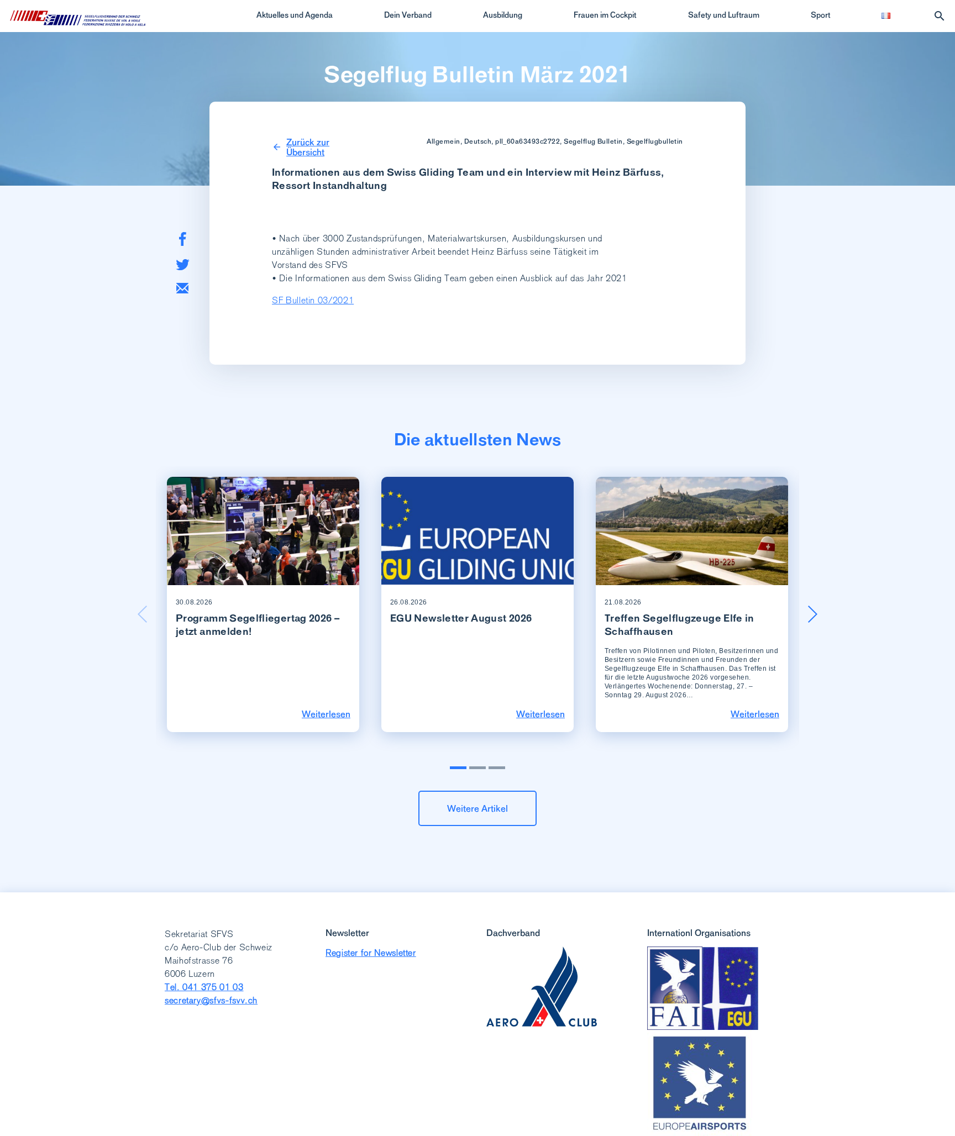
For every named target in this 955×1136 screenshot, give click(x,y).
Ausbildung (502, 14)
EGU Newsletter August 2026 (461, 618)
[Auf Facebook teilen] (182, 239)
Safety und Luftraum (723, 14)
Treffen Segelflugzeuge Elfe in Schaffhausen (679, 624)
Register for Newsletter (371, 953)
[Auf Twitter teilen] (183, 264)
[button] (812, 614)
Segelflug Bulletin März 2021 (477, 74)
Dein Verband (408, 14)
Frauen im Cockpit (605, 14)
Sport (820, 14)
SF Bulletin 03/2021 (313, 300)
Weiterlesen (326, 714)
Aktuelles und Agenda (294, 14)
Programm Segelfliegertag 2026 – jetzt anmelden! (257, 624)
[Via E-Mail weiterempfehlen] (182, 288)
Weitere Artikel (477, 808)
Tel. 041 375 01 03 (204, 987)
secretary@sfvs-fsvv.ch (211, 1000)
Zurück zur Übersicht (307, 147)
